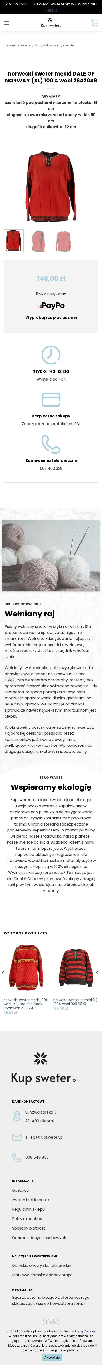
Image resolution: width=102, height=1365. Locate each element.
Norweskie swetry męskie (54, 45)
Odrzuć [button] (51, 10)
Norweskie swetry (17, 45)
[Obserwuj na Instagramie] (55, 1322)
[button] (6, 23)
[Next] (90, 186)
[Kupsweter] (51, 23)
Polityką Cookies (83, 1331)
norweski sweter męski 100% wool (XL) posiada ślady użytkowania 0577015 (26, 1004)
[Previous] (11, 186)
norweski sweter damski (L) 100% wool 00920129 (75, 1002)
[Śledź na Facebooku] (47, 1322)
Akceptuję (52, 1357)
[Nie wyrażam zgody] (95, 1346)
